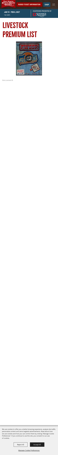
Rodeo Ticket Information (29, 4)
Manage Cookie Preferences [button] (29, 450)
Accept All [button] (37, 444)
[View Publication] (29, 58)
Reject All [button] (20, 444)
